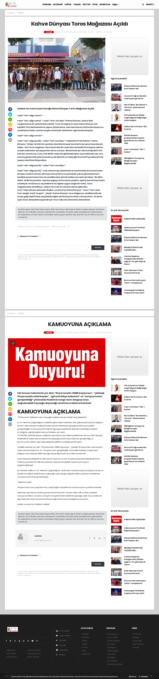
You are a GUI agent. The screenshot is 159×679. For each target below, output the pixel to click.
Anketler (136, 637)
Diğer (115, 4)
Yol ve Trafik (112, 637)
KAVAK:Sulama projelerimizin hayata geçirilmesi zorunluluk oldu (134, 139)
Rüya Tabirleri (138, 644)
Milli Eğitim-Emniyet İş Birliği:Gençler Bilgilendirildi (134, 161)
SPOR (95, 4)
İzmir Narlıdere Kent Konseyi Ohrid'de (133, 271)
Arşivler (62, 645)
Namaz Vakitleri (113, 640)
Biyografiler (137, 640)
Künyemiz (63, 650)
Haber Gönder (33, 657)
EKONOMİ (57, 4)
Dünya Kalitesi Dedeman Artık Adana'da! (135, 87)
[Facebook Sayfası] (7, 641)
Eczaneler (111, 644)
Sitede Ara (137, 634)
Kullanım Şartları (34, 650)
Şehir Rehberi (112, 661)
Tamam (144, 676)
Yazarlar (63, 640)
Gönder (98, 247)
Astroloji (136, 647)
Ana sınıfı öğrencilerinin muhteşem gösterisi (135, 97)
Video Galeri (64, 635)
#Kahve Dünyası (59, 226)
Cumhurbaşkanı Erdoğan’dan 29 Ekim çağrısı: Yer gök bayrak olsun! (135, 260)
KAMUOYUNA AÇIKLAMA (134, 219)
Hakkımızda (11, 650)
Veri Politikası (11, 657)
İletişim (62, 654)
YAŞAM (77, 4)
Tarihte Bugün (113, 651)
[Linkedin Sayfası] (24, 641)
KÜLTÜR (86, 4)
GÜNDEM (46, 4)
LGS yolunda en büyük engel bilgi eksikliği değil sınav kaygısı (135, 118)
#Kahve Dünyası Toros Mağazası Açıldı (34, 226)
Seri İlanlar (111, 657)
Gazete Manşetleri (114, 664)
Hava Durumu (113, 634)
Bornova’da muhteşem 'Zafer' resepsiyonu (135, 281)
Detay (133, 676)
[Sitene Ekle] (38, 641)
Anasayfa (11, 13)
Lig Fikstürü (111, 647)
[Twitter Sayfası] (11, 641)
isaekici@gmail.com (43, 540)
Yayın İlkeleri (11, 653)
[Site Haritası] (33, 641)
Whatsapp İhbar (34, 653)
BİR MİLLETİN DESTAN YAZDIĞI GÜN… (133, 248)
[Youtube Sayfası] (20, 641)
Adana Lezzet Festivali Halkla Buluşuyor (134, 228)
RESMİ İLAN (105, 4)
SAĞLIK (67, 4)
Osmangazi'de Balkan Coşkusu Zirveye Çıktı (134, 291)
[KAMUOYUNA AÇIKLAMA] (56, 362)
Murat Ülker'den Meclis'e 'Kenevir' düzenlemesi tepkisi (135, 107)
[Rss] (29, 641)
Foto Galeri (64, 631)
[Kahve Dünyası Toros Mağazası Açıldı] (56, 70)
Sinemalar (111, 654)
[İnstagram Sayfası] (16, 641)
